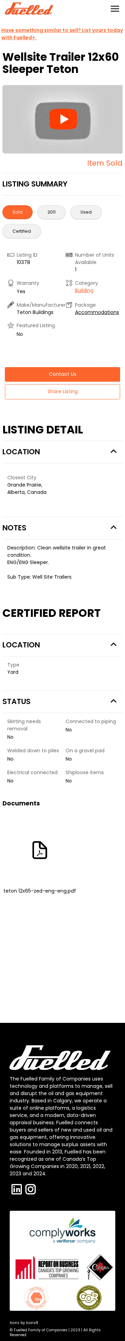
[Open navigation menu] (115, 8)
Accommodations (97, 312)
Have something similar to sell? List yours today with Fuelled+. (62, 34)
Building (84, 290)
